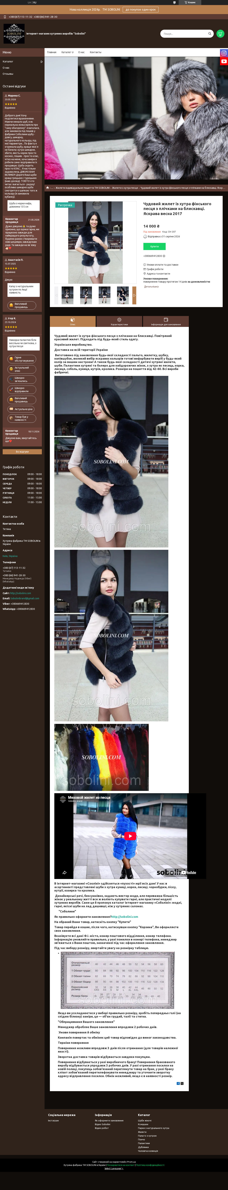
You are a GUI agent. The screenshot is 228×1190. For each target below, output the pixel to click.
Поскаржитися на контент (120, 1165)
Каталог (66, 52)
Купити (155, 246)
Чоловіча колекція (148, 1151)
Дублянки (143, 1147)
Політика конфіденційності (150, 1165)
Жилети (142, 1132)
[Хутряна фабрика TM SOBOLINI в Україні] (14, 33)
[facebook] (178, 1084)
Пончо (141, 1139)
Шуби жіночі (144, 1120)
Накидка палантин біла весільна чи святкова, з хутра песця (22, 343)
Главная (51, 52)
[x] (182, 1084)
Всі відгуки (22, 451)
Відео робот (102, 1128)
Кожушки (143, 1124)
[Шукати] (210, 34)
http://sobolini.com (124, 916)
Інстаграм (53, 1120)
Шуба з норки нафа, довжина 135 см (20, 205)
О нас (81, 52)
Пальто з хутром (147, 1135)
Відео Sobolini (102, 1124)
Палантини (144, 1143)
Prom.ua (131, 1162)
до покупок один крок (141, 9)
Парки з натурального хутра (153, 1128)
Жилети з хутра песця (125, 187)
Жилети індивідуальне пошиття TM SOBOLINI (83, 187)
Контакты (95, 52)
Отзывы (8, 73)
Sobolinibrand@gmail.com (25, 598)
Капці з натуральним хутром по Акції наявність (21, 289)
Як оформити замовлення (109, 1120)
